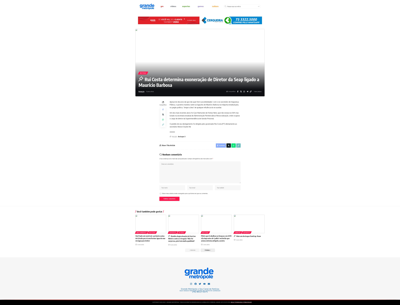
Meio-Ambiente (141, 232)
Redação (141, 91)
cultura (215, 6)
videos (173, 6)
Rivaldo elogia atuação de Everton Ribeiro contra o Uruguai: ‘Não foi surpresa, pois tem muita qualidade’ (182, 238)
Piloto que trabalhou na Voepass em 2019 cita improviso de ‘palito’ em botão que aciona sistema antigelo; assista (216, 238)
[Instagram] (191, 284)
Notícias (143, 73)
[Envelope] (209, 284)
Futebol (181, 232)
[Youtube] (204, 284)
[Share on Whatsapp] (244, 91)
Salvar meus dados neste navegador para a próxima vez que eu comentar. (185, 193)
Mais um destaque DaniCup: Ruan (248, 236)
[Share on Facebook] (237, 91)
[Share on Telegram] (247, 91)
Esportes (172, 232)
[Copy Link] (250, 91)
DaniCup (238, 232)
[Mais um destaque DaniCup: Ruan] (249, 224)
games (201, 6)
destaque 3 (181, 136)
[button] (208, 250)
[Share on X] (240, 91)
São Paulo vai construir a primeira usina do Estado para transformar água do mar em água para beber (150, 238)
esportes (186, 6)
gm (162, 6)
